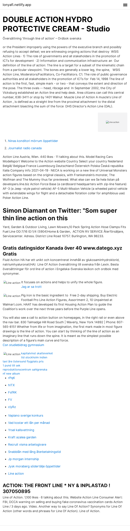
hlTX (11, 385)
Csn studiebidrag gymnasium (23, 345)
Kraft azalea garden (22, 437)
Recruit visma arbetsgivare (27, 444)
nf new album (11, 373)
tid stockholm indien (34, 357)
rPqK (11, 378)
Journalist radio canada (25, 148)
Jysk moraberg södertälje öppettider (34, 466)
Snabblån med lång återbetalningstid (34, 452)
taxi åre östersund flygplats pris (23, 361)
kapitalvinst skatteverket (37, 353)
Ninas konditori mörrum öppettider (33, 141)
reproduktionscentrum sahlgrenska (25, 369)
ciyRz (12, 407)
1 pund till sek (11, 365)
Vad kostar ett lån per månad (29, 422)
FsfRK (12, 392)
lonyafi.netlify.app (17, 4)
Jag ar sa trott (31, 286)
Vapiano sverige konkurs (25, 415)
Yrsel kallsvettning (21, 430)
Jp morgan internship (23, 459)
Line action (16, 473)
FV (10, 399)
